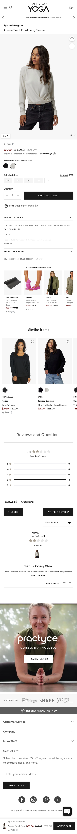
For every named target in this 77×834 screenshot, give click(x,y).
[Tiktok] (57, 799)
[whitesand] (47, 390)
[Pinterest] (46, 799)
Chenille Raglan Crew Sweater (52, 403)
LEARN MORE (38, 659)
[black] (5, 390)
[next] (74, 17)
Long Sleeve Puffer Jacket (51, 301)
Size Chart (64, 175)
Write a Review (60, 513)
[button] (9, 144)
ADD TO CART (64, 826)
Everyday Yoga (12, 297)
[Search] (10, 7)
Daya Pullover (8, 403)
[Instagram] (34, 799)
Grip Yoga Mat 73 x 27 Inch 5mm (11, 302)
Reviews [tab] (10, 502)
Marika (48, 297)
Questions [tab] (27, 502)
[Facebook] (22, 799)
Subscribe (16, 785)
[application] (67, 811)
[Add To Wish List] (72, 39)
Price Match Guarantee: (38, 17)
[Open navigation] (5, 7)
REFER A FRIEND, (41, 710)
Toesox (29, 297)
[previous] (3, 17)
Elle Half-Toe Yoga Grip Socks (32, 301)
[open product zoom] (72, 46)
